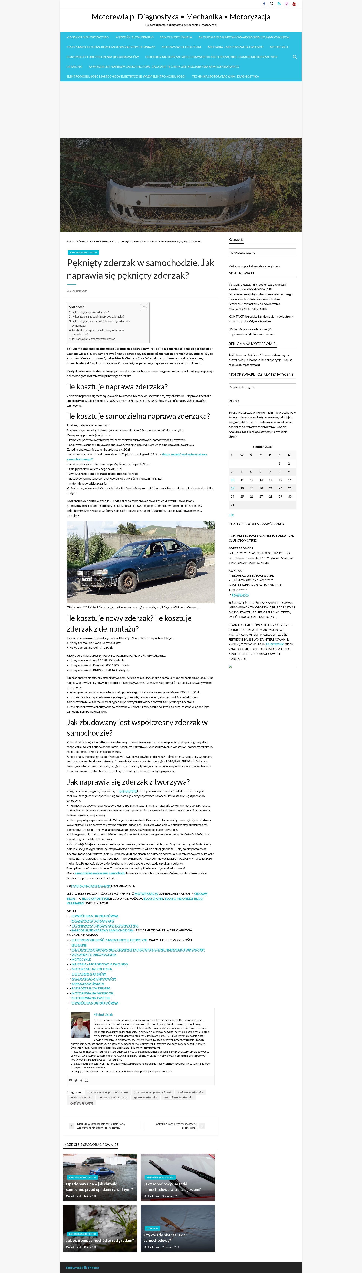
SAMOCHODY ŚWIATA (176, 37)
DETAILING (74, 66)
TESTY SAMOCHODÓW (89, 973)
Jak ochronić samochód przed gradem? (100, 1240)
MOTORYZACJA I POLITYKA (181, 47)
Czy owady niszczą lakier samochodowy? (165, 1237)
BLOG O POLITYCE (95, 898)
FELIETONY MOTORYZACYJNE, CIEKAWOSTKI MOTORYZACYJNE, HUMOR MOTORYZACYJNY (211, 56)
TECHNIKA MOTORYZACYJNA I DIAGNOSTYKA (225, 76)
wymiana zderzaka (81, 1102)
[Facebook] (81, 1080)
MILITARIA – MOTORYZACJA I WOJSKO (235, 47)
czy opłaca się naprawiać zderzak (108, 1092)
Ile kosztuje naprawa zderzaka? (90, 312)
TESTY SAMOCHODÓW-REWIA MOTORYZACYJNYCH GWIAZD (110, 47)
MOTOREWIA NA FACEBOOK (92, 993)
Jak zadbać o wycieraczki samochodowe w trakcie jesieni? (172, 1186)
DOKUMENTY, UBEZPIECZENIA (94, 954)
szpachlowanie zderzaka (178, 1097)
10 (232, 480)
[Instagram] (86, 1080)
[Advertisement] (181, 109)
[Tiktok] (76, 1080)
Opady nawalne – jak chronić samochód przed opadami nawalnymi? (99, 1186)
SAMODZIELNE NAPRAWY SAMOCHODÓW (102, 930)
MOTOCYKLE (279, 47)
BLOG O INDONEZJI (179, 898)
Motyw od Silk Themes (82, 1268)
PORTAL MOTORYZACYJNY (91, 885)
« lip (231, 514)
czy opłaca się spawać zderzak (153, 1092)
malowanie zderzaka (190, 1092)
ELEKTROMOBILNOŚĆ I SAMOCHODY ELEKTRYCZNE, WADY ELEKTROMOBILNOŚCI (125, 76)
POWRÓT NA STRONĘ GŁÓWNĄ (95, 916)
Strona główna (76, 241)
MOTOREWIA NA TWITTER (91, 998)
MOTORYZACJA (146, 893)
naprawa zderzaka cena (113, 1097)
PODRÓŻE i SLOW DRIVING (135, 37)
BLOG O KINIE (153, 898)
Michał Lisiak (74, 1196)
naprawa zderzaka (81, 1097)
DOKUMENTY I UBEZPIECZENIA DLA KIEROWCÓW (102, 56)
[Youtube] (70, 1080)
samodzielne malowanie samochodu (100, 873)
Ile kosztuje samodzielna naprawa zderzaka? (98, 316)
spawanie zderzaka (145, 1097)
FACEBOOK (240, 594)
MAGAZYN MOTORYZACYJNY (87, 37)
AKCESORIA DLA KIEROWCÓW (94, 978)
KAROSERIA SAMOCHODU (103, 241)
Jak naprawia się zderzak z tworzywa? (94, 339)
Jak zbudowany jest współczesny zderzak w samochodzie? (98, 332)
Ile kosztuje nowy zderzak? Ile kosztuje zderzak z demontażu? (101, 323)
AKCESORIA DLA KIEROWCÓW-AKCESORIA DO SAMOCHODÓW (244, 37)
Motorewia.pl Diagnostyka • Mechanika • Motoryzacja (181, 16)
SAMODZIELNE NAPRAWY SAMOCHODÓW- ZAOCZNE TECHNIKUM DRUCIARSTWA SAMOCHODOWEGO (164, 66)
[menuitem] (87, 37)
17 (232, 488)
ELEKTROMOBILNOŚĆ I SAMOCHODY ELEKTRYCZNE (110, 940)
